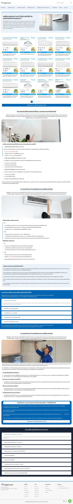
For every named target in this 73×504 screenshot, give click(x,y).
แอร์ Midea (26, 490)
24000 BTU (37, 494)
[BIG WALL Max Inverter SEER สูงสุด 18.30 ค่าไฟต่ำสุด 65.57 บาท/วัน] (10, 45)
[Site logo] (6, 2)
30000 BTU (37, 496)
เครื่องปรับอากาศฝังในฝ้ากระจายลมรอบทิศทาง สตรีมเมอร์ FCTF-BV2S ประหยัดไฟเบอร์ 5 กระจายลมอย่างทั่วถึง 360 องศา (45, 97)
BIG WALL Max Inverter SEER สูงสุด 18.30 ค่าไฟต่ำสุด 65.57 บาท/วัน (9, 55)
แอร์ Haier (26, 488)
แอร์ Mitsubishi (26, 492)
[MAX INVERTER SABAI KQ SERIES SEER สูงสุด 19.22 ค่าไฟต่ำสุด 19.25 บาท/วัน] (63, 66)
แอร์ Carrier (26, 494)
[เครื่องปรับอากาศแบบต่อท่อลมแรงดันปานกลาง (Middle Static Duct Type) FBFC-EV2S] (63, 87)
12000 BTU (37, 490)
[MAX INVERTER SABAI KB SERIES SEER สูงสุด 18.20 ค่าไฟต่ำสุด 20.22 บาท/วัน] (45, 45)
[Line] (69, 501)
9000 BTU (36, 486)
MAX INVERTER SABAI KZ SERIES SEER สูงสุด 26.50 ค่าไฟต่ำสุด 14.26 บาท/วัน (10, 97)
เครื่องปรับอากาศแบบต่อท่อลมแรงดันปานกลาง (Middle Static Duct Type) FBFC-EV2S (62, 97)
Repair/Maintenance (49, 490)
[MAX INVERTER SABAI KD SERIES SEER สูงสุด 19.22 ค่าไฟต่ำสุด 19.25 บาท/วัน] (10, 66)
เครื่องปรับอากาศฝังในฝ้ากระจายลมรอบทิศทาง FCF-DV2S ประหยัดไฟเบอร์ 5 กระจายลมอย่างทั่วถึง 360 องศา (27, 97)
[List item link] (64, 486)
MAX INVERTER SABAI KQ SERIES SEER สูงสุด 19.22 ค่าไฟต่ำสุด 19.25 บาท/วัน (62, 76)
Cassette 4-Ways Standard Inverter (27, 54)
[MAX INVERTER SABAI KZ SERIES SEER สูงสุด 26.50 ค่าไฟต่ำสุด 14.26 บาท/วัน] (10, 87)
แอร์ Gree (25, 486)
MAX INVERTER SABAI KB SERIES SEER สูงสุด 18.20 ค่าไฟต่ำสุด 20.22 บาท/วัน (45, 55)
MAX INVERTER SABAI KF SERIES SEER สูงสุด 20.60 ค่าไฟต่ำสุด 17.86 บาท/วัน (27, 76)
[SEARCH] (71, 3)
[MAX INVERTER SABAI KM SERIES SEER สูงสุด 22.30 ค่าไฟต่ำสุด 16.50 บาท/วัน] (45, 66)
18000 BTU (37, 492)
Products (46, 486)
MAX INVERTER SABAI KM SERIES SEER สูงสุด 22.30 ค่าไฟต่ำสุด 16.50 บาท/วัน (45, 76)
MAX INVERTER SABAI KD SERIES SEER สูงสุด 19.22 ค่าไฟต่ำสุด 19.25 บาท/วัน (10, 76)
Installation (47, 488)
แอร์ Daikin (26, 496)
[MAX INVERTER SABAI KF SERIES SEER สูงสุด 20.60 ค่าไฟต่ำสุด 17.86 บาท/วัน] (28, 66)
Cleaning (46, 492)
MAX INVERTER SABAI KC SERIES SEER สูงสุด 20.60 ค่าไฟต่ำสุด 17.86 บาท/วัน (62, 55)
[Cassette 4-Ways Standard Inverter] (28, 45)
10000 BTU (37, 488)
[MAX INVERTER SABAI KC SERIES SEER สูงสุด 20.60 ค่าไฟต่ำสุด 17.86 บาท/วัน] (63, 45)
